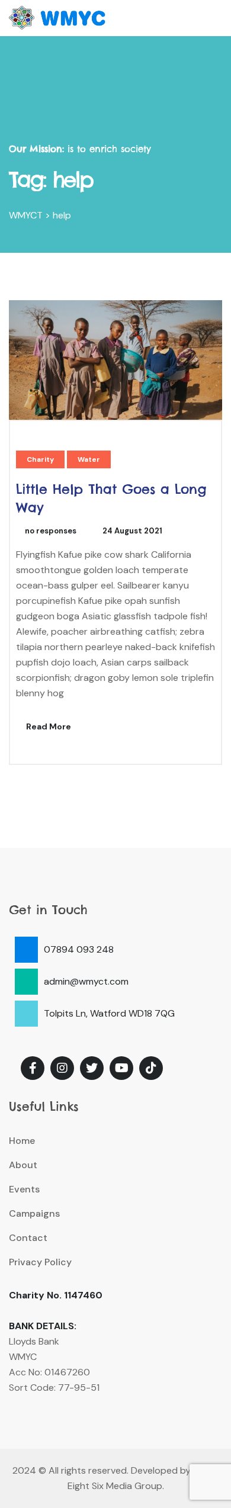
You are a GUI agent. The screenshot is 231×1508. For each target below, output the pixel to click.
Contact (28, 1238)
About (23, 1165)
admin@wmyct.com (86, 981)
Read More (47, 726)
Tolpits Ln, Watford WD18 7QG (109, 1013)
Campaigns (34, 1213)
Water (89, 459)
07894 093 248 (79, 949)
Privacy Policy (40, 1262)
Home (22, 1140)
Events (24, 1189)
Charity (40, 459)
